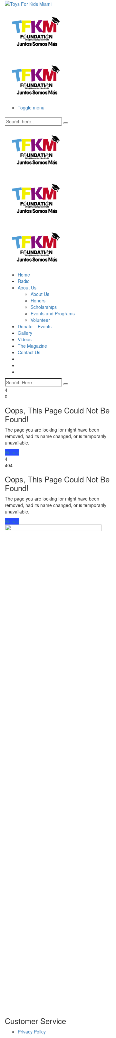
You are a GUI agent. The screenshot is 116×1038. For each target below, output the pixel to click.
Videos (25, 339)
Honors (38, 300)
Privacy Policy (32, 1031)
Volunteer (40, 320)
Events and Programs (53, 313)
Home (24, 274)
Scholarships (44, 307)
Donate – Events (35, 326)
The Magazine (32, 346)
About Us (27, 287)
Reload (12, 452)
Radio (24, 281)
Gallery (25, 333)
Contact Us (29, 352)
